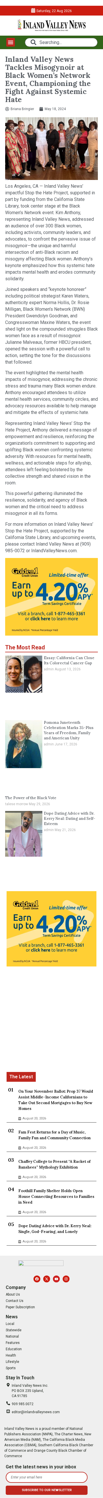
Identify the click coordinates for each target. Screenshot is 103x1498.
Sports (11, 1368)
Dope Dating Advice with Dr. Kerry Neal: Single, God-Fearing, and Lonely (54, 1228)
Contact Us (14, 1301)
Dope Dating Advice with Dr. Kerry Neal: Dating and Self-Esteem (69, 818)
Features (13, 1343)
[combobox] (61, 42)
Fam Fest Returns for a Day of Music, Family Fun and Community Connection (54, 1135)
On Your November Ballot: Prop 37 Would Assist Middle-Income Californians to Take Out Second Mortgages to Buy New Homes (55, 1100)
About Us (13, 1294)
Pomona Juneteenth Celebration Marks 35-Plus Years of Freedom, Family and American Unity (69, 730)
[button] (10, 42)
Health (11, 1355)
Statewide (13, 1330)
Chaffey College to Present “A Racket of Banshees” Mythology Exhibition (54, 1164)
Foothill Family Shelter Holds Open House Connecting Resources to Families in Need (56, 1196)
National (12, 1336)
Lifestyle (12, 1362)
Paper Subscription (20, 1307)
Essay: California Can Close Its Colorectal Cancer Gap (69, 660)
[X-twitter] (46, 1278)
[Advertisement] (51, 1020)
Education (14, 1349)
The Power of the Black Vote (30, 797)
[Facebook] (36, 1278)
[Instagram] (66, 1278)
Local (10, 1324)
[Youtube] (56, 1278)
